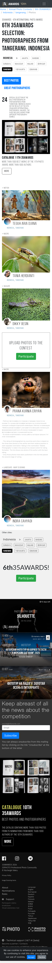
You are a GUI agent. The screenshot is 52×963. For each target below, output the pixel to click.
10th (23, 3)
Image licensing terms (9, 880)
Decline (42, 957)
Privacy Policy (6, 875)
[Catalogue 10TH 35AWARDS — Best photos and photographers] (26, 776)
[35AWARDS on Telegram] (30, 859)
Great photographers (17, 88)
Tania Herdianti (23, 276)
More (6, 171)
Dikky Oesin (20, 324)
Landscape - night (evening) (14, 468)
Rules (4, 894)
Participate (26, 356)
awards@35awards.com (11, 724)
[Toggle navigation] (44, 4)
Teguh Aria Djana (25, 224)
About (5, 887)
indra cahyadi (22, 521)
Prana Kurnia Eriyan (27, 411)
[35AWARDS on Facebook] (4, 859)
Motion (6, 188)
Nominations (8, 890)
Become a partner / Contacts (15, 943)
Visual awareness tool (10, 908)
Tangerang (19, 228)
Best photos (11, 81)
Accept (31, 957)
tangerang (19, 328)
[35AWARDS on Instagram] (17, 859)
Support (10, 899)
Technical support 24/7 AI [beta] (22, 940)
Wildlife (7, 286)
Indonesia (8, 58)
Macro (6, 234)
